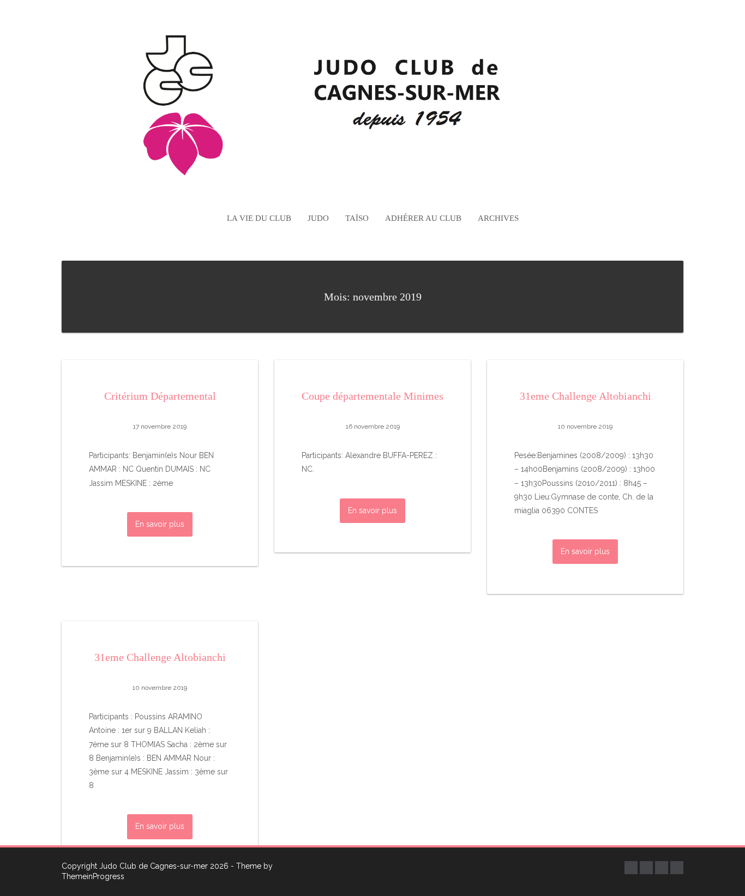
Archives (498, 218)
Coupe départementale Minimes (372, 396)
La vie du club (259, 218)
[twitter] (646, 867)
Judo (318, 218)
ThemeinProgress (93, 876)
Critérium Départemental (160, 396)
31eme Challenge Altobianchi (585, 396)
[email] (661, 867)
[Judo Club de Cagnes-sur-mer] (372, 101)
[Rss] (676, 867)
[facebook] (631, 867)
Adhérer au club (423, 218)
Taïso (357, 218)
